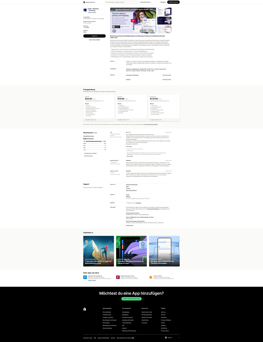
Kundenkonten (135, 69)
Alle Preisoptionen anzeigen (151, 124)
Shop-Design (106, 322)
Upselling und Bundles (128, 320)
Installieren (94, 36)
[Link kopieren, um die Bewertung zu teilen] (113, 132)
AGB (95, 338)
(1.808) (87, 27)
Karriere (163, 314)
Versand (128, 79)
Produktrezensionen (127, 317)
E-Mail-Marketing (126, 322)
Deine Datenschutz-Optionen (124, 338)
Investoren (164, 317)
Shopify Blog (145, 320)
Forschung (144, 322)
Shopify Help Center (147, 312)
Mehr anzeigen (129, 146)
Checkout (128, 69)
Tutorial (128, 188)
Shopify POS (143, 69)
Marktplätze (125, 314)
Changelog (138, 203)
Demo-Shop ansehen (94, 40)
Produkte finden (107, 314)
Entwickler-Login (87, 338)
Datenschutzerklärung (131, 184)
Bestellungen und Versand (109, 320)
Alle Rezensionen (88, 155)
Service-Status (165, 330)
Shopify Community (147, 317)
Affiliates (163, 325)
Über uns (163, 312)
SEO (123, 325)
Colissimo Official (157, 276)
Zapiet (84, 32)
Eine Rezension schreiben (90, 153)
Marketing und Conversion (109, 325)
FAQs (127, 186)
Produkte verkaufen (108, 317)
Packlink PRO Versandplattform (95, 276)
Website (128, 196)
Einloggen (163, 2)
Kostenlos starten (173, 2)
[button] (98, 278)
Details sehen (129, 225)
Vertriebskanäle (107, 312)
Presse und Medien (166, 320)
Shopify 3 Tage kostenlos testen (131, 298)
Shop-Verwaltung (107, 328)
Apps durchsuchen (145, 2)
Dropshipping (125, 312)
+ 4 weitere (164, 29)
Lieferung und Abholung (132, 75)
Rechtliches (164, 328)
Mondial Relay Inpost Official (127, 276)
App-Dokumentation (131, 190)
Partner (163, 322)
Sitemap (113, 338)
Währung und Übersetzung (129, 330)
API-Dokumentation (147, 314)
